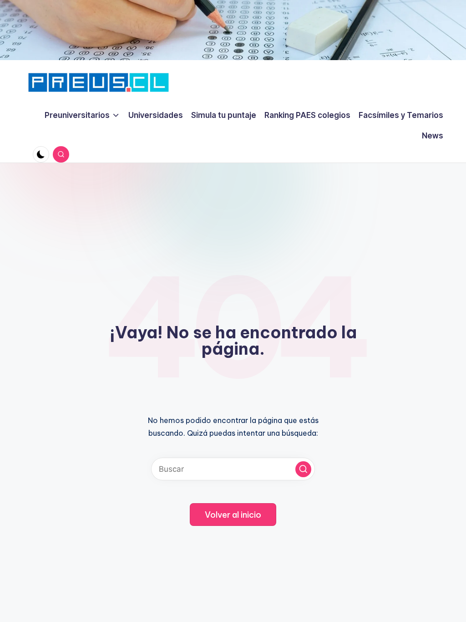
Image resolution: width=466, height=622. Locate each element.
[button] (303, 469)
